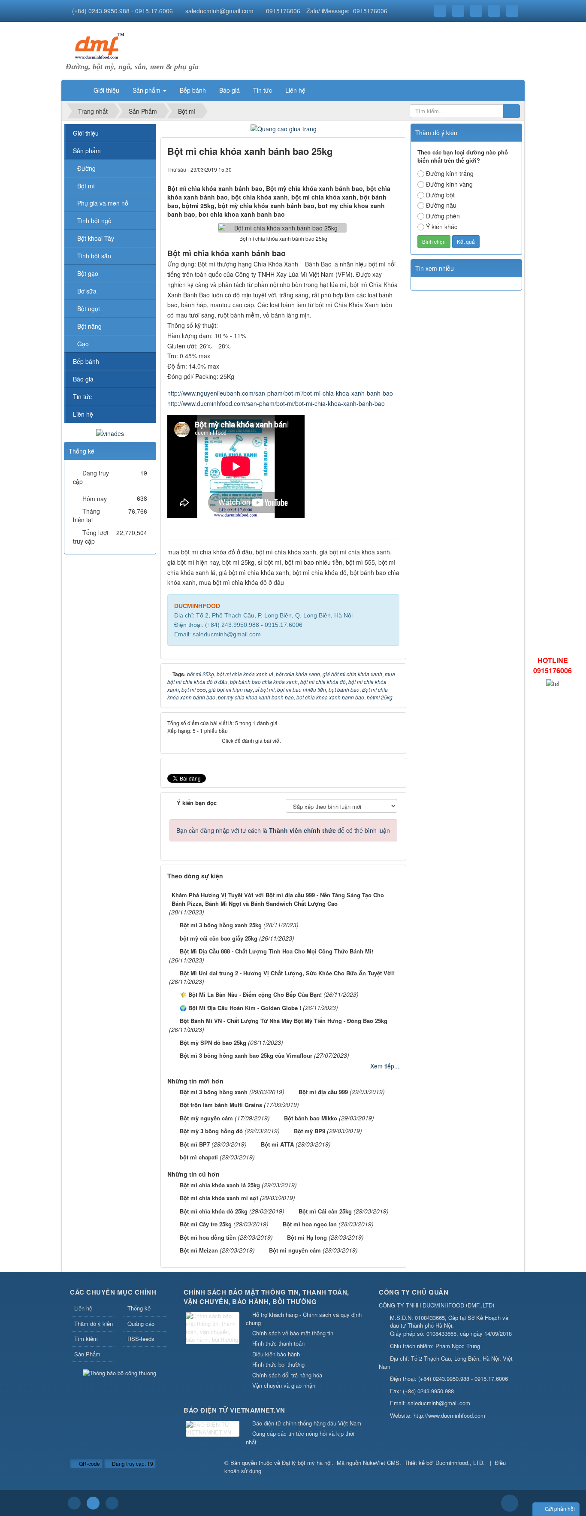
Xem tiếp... (384, 1066)
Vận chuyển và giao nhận (283, 1385)
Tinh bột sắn (94, 255)
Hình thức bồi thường (278, 1364)
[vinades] (110, 432)
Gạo (83, 343)
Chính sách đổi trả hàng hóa (287, 1375)
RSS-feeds (140, 1338)
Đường (86, 168)
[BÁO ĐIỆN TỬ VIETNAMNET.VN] (214, 1429)
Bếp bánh (86, 361)
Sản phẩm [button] (147, 90)
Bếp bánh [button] (193, 90)
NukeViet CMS (381, 1463)
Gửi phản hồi (560, 1508)
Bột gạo (87, 273)
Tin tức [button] (262, 90)
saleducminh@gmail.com (219, 10)
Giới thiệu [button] (106, 90)
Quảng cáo (140, 1323)
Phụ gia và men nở (102, 203)
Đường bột (440, 195)
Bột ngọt (88, 308)
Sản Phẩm (87, 1354)
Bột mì (86, 186)
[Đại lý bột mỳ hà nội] (98, 45)
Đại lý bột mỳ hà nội (307, 1463)
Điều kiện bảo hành (276, 1354)
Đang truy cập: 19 (132, 1463)
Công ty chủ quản (413, 1292)
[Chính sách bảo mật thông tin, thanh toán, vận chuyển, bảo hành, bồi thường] (214, 1329)
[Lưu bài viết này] (393, 169)
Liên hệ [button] (295, 90)
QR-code (89, 1463)
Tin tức (82, 396)
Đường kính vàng (449, 184)
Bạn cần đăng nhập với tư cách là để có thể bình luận (283, 830)
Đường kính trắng (450, 173)
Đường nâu (441, 205)
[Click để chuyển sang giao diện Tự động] (74, 1503)
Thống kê (139, 1308)
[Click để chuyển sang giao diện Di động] (112, 1503)
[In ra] (378, 169)
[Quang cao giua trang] (284, 128)
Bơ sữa (87, 291)
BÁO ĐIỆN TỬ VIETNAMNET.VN (234, 1410)
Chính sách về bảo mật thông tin (292, 1333)
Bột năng (89, 326)
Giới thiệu (86, 133)
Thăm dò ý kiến (93, 1323)
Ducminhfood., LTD (459, 1463)
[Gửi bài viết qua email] (363, 169)
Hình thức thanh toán (278, 1343)
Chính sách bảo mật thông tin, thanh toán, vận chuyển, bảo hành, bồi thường (266, 1297)
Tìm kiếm (86, 1338)
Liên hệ (83, 414)
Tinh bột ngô (94, 220)
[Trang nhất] (76, 90)
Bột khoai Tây (95, 238)
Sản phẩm (87, 150)
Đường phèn (443, 216)
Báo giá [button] (229, 90)
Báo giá (83, 379)
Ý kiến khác (441, 226)
